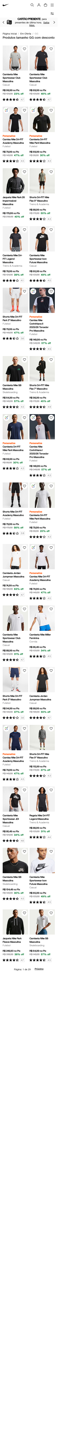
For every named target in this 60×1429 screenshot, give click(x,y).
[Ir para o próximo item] (54, 22)
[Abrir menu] (52, 5)
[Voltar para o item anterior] (3, 22)
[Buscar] (32, 5)
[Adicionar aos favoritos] (25, 49)
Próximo (39, 969)
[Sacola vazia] (45, 5)
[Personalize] (6, 110)
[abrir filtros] (52, 13)
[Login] (39, 5)
